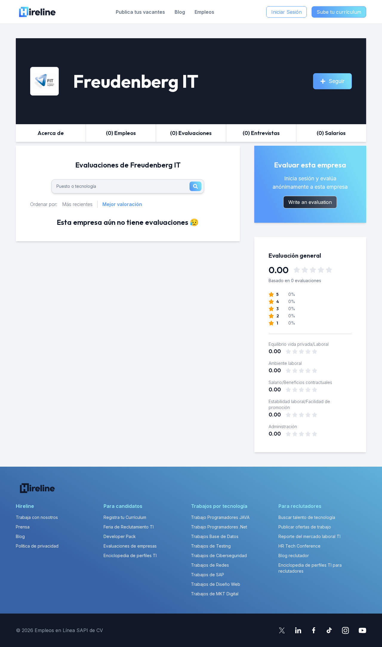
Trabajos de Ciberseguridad (219, 555)
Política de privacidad (37, 545)
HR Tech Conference (299, 545)
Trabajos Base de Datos (214, 536)
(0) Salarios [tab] (331, 133)
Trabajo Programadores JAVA (220, 517)
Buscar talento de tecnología (306, 517)
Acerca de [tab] (51, 133)
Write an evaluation (310, 202)
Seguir (336, 81)
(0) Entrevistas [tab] (261, 133)
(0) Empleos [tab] (121, 133)
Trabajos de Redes (210, 565)
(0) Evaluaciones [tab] (191, 133)
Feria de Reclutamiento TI (129, 526)
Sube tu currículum (339, 12)
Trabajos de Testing (211, 545)
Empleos (204, 12)
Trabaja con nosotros (37, 517)
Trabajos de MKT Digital (214, 593)
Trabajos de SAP (207, 574)
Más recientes (77, 204)
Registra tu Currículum (125, 517)
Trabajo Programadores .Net (219, 526)
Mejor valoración (122, 204)
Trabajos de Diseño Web (215, 584)
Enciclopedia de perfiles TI (130, 555)
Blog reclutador (293, 555)
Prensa (23, 526)
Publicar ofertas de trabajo (304, 526)
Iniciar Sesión (286, 12)
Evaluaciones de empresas (130, 545)
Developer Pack (120, 536)
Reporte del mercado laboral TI (309, 536)
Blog (180, 12)
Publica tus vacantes (140, 12)
